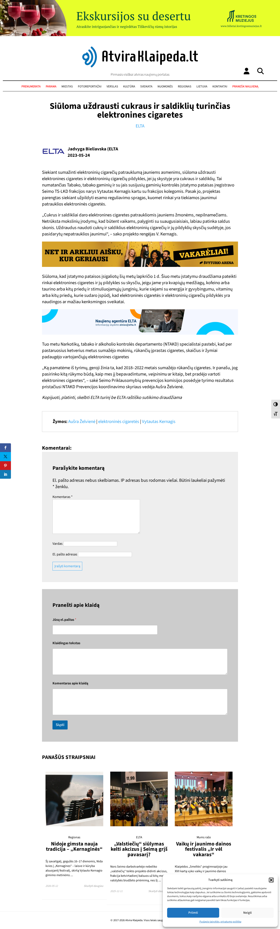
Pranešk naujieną (245, 86)
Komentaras (62, 496)
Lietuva (201, 86)
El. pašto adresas (64, 554)
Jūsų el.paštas (64, 620)
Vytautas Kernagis (158, 421)
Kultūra (129, 86)
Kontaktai (219, 86)
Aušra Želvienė (81, 421)
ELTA (140, 126)
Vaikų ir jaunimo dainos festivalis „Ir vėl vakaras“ (203, 849)
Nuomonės (165, 86)
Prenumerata (31, 86)
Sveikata (146, 86)
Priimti (193, 912)
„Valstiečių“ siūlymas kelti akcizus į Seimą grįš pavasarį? (139, 849)
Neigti (247, 912)
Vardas (57, 543)
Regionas (184, 86)
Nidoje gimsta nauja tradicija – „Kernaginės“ (74, 846)
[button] (271, 880)
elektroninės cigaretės (118, 421)
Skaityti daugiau (93, 886)
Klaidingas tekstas (66, 643)
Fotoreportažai (90, 86)
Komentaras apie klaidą (70, 683)
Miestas (67, 86)
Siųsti (60, 724)
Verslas (112, 86)
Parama (51, 86)
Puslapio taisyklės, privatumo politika (220, 922)
